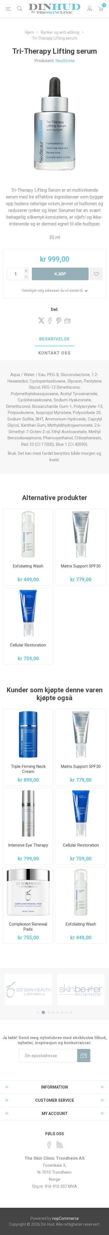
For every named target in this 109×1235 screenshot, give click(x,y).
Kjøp (60, 274)
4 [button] (53, 1012)
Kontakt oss (54, 353)
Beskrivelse (54, 338)
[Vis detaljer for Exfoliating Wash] (28, 534)
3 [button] (48, 1012)
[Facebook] (49, 1144)
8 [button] (71, 1012)
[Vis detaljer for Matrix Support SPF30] (81, 534)
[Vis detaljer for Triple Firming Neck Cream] (28, 734)
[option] (28, 989)
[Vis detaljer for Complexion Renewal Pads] (28, 892)
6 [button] (62, 1012)
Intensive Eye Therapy (28, 845)
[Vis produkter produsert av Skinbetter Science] (80, 989)
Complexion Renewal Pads (28, 927)
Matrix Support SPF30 (81, 566)
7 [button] (66, 1012)
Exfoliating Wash (28, 566)
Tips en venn (68, 321)
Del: (54, 309)
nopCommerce (65, 1218)
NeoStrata (65, 60)
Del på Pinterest (59, 321)
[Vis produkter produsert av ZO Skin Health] (28, 989)
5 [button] (57, 1012)
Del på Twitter (41, 320)
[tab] (54, 339)
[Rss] (59, 1144)
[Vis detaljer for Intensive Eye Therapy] (28, 813)
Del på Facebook (50, 321)
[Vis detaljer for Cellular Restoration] (28, 613)
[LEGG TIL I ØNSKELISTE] (96, 274)
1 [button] (38, 1012)
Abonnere (83, 1055)
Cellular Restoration (28, 645)
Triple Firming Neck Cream (28, 769)
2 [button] (43, 1012)
